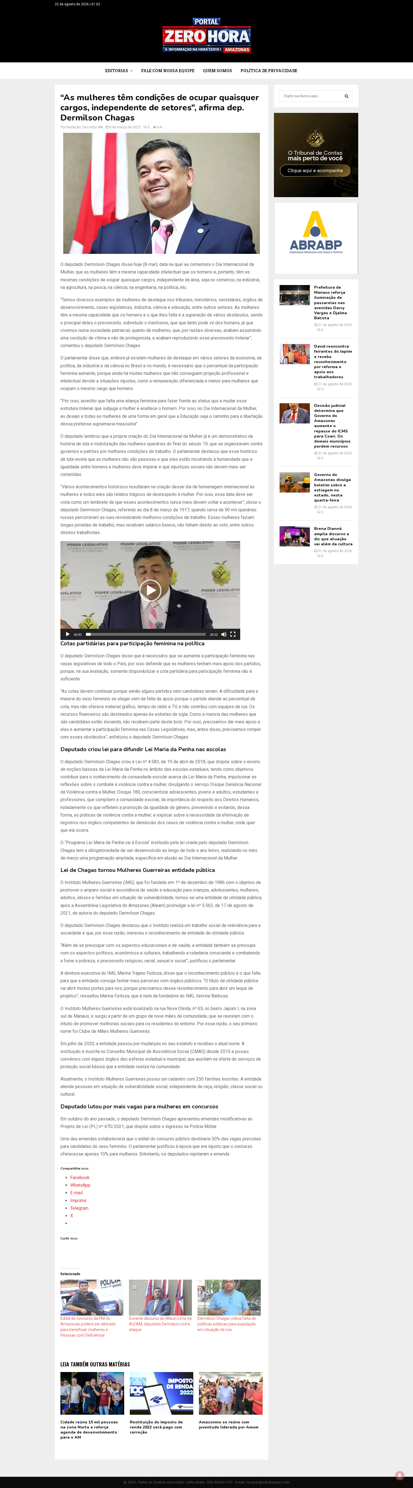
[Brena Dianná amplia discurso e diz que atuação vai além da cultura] (295, 536)
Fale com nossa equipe (167, 70)
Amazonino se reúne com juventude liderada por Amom (228, 1424)
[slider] (146, 634)
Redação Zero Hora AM (85, 127)
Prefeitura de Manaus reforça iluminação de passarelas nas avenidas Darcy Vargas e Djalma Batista (330, 303)
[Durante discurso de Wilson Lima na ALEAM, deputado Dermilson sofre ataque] (160, 1298)
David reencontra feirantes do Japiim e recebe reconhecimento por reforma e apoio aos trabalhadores (333, 362)
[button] (150, 590)
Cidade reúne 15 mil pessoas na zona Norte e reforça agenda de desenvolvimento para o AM (89, 1429)
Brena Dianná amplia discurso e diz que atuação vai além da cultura (333, 536)
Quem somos (217, 70)
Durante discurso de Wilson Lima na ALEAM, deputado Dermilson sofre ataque (160, 1324)
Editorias (116, 70)
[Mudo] (224, 634)
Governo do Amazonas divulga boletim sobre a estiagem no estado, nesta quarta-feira (332, 487)
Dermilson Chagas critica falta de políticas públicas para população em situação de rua (227, 1324)
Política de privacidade (268, 70)
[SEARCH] (347, 96)
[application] (150, 590)
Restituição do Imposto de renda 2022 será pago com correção (156, 1427)
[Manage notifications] (399, 1475)
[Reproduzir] (68, 634)
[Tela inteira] (233, 634)
